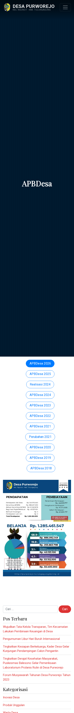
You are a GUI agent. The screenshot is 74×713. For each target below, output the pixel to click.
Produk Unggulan (14, 705)
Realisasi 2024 (40, 384)
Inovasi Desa (11, 697)
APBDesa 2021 (40, 426)
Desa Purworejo (33, 6)
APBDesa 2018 (41, 468)
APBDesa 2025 (40, 374)
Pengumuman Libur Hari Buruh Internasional (31, 639)
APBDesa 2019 (40, 458)
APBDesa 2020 (40, 447)
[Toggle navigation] (65, 7)
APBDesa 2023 (40, 405)
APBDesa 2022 (40, 416)
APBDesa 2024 (40, 395)
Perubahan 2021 (40, 437)
